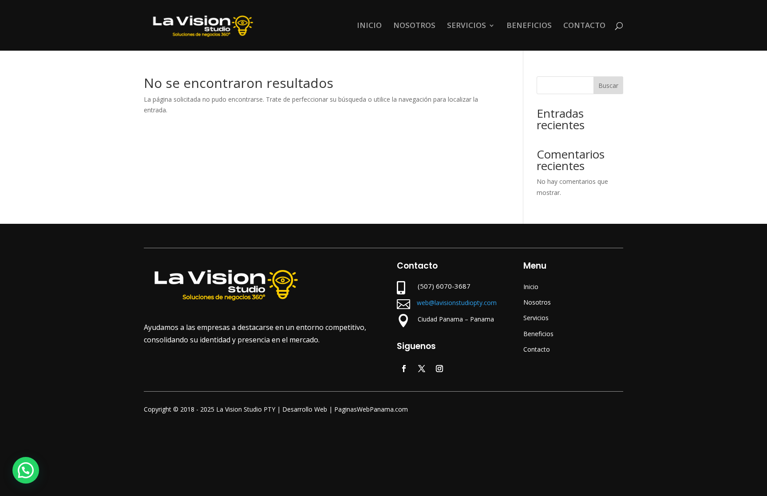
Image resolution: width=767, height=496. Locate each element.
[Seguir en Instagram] (439, 368)
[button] (25, 470)
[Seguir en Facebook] (404, 368)
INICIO (369, 26)
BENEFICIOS (529, 26)
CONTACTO (584, 26)
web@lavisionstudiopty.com (457, 302)
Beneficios (538, 333)
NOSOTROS (414, 26)
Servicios (536, 317)
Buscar (608, 85)
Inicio (530, 286)
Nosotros (537, 302)
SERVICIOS (466, 26)
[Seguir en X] (422, 368)
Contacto (536, 349)
